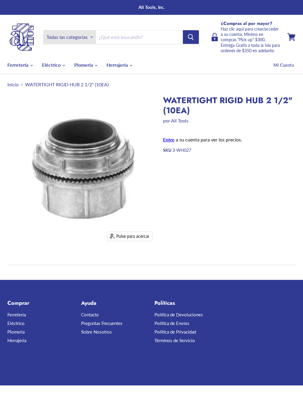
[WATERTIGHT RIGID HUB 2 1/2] (16, 259)
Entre (169, 139)
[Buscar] (191, 37)
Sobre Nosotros (96, 331)
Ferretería (18, 65)
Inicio (13, 84)
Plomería (84, 65)
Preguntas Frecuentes (102, 323)
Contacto (90, 314)
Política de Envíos (171, 323)
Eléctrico (52, 65)
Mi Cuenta (283, 65)
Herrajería (118, 65)
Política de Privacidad (175, 331)
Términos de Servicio (174, 340)
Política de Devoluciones (178, 314)
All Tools (179, 120)
